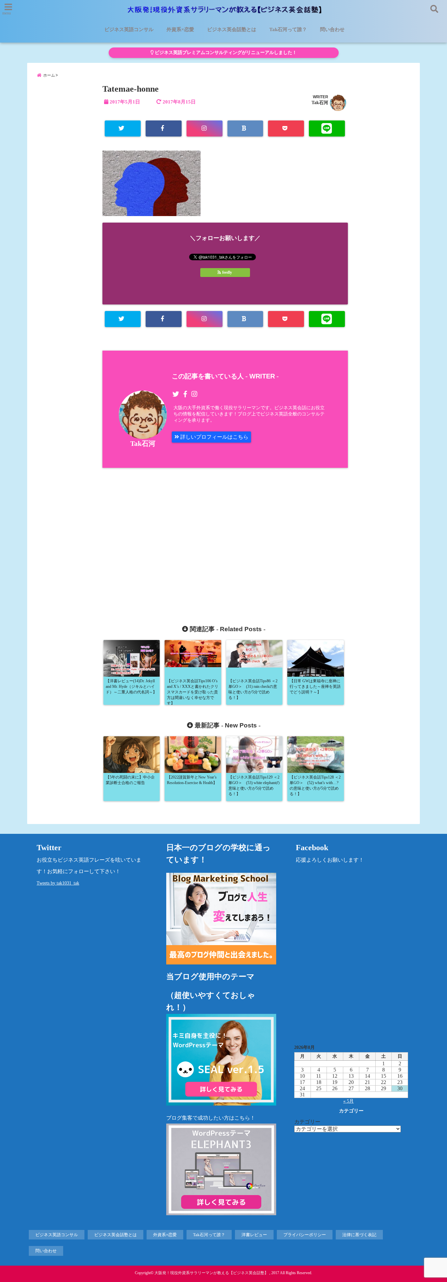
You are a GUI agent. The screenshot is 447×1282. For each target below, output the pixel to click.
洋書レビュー (254, 1234)
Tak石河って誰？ (288, 29)
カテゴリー (307, 1122)
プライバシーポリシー (304, 1234)
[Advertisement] (167, 538)
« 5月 (348, 1101)
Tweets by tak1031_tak (58, 883)
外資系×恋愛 (180, 29)
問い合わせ (332, 29)
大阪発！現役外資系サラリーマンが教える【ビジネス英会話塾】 (211, 1273)
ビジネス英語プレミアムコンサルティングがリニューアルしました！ (225, 52)
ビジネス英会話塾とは (231, 29)
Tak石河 (320, 102)
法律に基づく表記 (359, 1234)
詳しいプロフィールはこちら (213, 437)
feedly (227, 272)
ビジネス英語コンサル (128, 29)
